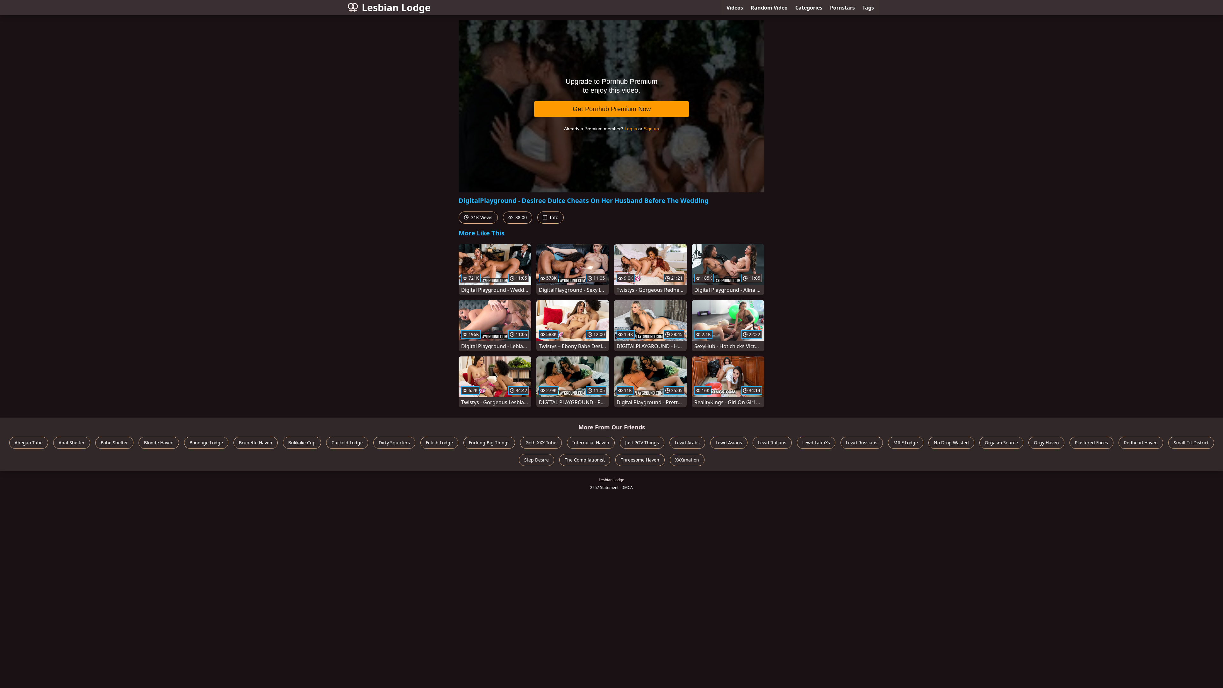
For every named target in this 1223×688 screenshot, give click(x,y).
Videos (734, 7)
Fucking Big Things (489, 443)
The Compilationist (585, 460)
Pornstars (842, 7)
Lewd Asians (729, 443)
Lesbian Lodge (396, 7)
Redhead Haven (1141, 443)
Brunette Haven (255, 443)
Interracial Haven (590, 443)
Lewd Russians (861, 443)
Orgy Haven (1046, 443)
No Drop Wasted (951, 443)
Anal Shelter (72, 443)
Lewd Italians (772, 443)
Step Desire (536, 460)
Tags (868, 7)
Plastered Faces (1091, 443)
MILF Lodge (905, 443)
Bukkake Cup (302, 443)
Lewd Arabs (687, 443)
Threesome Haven (640, 460)
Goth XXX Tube (541, 443)
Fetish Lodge (439, 443)
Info (553, 217)
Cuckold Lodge (347, 443)
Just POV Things (642, 443)
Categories (808, 7)
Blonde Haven (159, 443)
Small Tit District (1191, 443)
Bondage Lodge (206, 443)
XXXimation (687, 460)
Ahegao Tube (29, 443)
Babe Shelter (114, 443)
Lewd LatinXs (816, 443)
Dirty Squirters (394, 443)
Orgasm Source (1001, 443)
